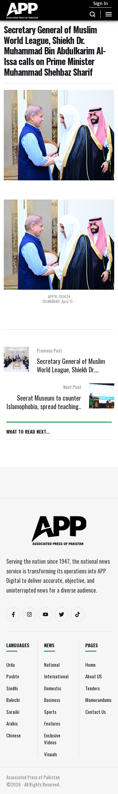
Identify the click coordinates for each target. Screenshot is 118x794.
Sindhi (12, 688)
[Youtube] (45, 614)
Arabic (12, 723)
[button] (92, 14)
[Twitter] (62, 614)
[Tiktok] (78, 614)
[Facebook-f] (13, 614)
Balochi (13, 699)
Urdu (10, 664)
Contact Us (95, 711)
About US (93, 676)
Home (90, 664)
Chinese (13, 735)
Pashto (12, 676)
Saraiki (13, 711)
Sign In (100, 3)
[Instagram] (29, 614)
